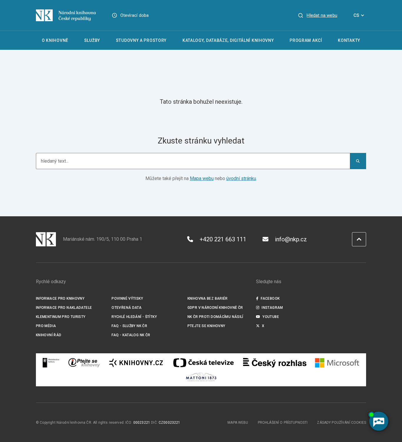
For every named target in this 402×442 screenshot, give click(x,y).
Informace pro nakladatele (64, 308)
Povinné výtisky (127, 298)
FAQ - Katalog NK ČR (131, 335)
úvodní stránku (241, 178)
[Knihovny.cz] (136, 362)
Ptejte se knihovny (206, 326)
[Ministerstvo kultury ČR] (51, 362)
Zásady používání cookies (341, 422)
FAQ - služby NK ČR (129, 326)
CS (356, 15)
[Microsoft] (337, 362)
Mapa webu (202, 178)
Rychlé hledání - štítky (134, 317)
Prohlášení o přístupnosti (283, 422)
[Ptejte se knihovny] (84, 362)
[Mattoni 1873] (201, 377)
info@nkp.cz (291, 239)
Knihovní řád (49, 335)
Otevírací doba (134, 15)
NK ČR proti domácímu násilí (215, 317)
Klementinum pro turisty (61, 317)
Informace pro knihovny (60, 298)
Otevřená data (127, 308)
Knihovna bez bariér (207, 298)
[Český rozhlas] (274, 362)
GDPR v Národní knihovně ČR (215, 308)
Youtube (271, 317)
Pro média (46, 326)
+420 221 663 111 (223, 239)
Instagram (272, 308)
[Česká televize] (203, 362)
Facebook (270, 298)
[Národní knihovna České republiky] (66, 15)
